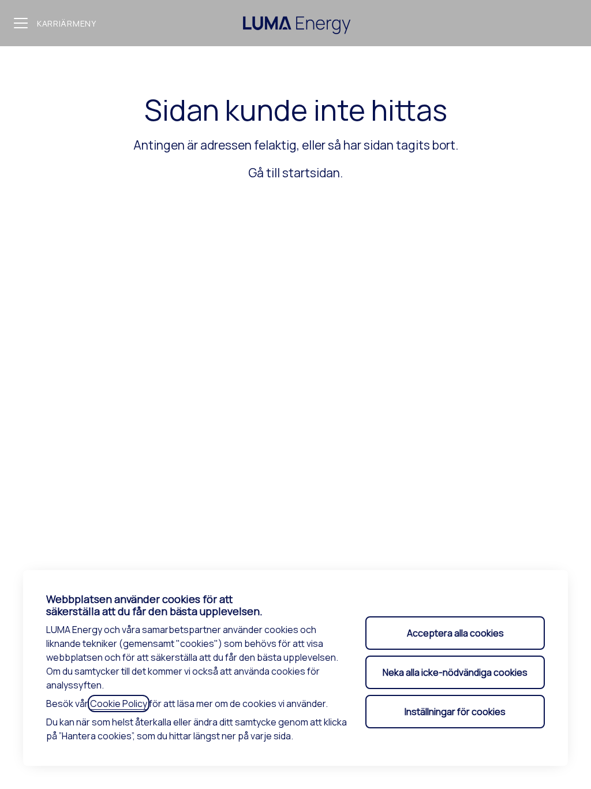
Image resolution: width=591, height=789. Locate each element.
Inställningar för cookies (455, 711)
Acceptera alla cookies (455, 633)
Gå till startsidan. (295, 173)
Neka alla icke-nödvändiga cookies (455, 672)
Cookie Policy (118, 703)
